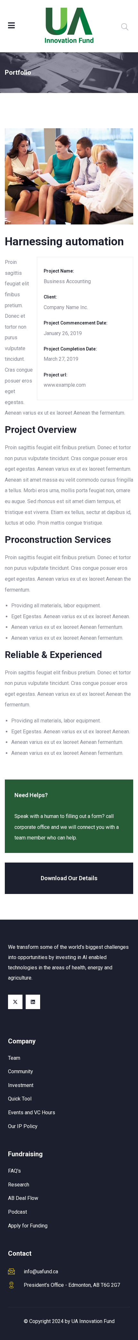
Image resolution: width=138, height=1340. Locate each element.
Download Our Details (69, 878)
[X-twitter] (15, 1002)
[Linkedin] (33, 1002)
